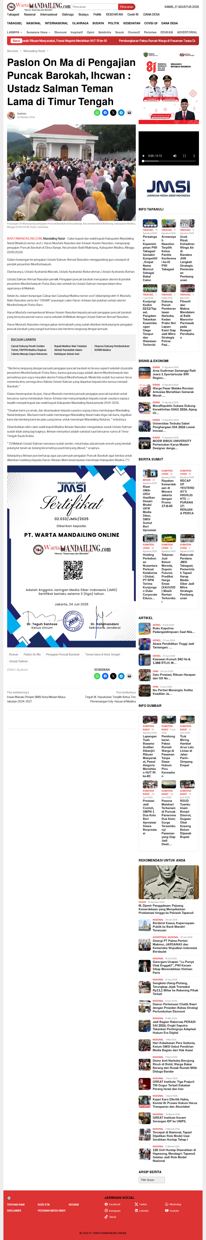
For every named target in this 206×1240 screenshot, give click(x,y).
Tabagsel (148, 230)
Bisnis (156, 367)
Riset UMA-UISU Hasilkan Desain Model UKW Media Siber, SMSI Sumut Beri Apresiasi (149, 508)
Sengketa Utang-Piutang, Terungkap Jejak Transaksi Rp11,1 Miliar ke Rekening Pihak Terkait (175, 989)
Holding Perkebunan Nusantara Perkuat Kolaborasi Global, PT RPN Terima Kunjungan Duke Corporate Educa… (150, 576)
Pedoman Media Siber (51, 1210)
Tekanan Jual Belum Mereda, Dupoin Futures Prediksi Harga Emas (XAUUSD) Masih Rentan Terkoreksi (168, 578)
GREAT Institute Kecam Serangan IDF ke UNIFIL (169, 1119)
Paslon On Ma (32, 654)
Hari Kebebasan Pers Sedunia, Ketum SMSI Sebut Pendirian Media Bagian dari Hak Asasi (174, 1046)
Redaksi (74, 1204)
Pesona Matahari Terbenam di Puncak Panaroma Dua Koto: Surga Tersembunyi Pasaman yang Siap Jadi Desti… (169, 822)
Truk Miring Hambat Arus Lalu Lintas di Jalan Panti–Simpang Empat (187, 751)
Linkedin (144, 1211)
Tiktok (112, 1217)
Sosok (142, 902)
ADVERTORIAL (160, 937)
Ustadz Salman (18, 661)
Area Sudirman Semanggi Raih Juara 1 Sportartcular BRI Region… (174, 374)
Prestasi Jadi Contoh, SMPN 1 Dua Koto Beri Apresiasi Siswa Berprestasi (150, 817)
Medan (146, 480)
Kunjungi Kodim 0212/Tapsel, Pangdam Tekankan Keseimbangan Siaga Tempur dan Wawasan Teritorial (150, 323)
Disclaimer (14, 1210)
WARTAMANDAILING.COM (24, 238)
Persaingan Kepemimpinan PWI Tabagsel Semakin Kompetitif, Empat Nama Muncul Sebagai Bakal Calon (150, 258)
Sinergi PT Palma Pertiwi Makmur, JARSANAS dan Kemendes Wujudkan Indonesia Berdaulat (175, 946)
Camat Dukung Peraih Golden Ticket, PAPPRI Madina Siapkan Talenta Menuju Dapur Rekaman (29, 350)
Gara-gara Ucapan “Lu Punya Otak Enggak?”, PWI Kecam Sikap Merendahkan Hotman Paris (173, 967)
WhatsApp (175, 1204)
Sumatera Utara (167, 472)
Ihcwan (13, 654)
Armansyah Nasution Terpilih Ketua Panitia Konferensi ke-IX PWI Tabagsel (169, 253)
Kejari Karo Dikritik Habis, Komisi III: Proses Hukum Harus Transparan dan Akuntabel (175, 1103)
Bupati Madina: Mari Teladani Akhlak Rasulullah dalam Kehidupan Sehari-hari (70, 350)
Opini (155, 671)
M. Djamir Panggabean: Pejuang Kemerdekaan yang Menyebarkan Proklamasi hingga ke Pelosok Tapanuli (166, 909)
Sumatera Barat (148, 728)
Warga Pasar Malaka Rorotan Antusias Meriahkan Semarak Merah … (173, 392)
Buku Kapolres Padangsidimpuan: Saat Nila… (174, 630)
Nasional (158, 919)
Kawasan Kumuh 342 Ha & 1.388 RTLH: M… (172, 661)
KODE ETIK (44, 1204)
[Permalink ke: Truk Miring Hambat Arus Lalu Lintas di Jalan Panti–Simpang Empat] (187, 720)
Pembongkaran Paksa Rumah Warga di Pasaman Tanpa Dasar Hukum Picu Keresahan (139, 41)
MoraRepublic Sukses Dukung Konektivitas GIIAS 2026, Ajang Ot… (175, 409)
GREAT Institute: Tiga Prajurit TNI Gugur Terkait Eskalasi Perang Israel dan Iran (173, 1085)
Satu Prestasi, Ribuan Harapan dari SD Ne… (174, 676)
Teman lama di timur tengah (102, 654)
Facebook (115, 1204)
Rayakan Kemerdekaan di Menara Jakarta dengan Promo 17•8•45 (169, 493)
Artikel (157, 625)
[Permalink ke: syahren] (11, 115)
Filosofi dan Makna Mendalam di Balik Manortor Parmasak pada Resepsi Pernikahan (187, 320)
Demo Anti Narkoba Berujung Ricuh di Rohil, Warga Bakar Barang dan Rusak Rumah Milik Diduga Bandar (175, 1066)
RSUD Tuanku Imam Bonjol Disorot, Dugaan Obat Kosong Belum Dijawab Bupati (185, 819)
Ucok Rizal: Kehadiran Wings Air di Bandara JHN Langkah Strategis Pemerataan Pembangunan (187, 258)
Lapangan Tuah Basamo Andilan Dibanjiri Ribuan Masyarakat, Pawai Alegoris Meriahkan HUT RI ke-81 (150, 756)
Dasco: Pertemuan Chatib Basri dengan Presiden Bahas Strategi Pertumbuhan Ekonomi (175, 1008)
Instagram (115, 1211)
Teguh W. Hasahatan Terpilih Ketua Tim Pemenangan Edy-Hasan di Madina (110, 697)
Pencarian (126, 7)
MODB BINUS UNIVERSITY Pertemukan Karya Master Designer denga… (172, 444)
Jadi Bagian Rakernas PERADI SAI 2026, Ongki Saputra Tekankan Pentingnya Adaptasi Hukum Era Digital (174, 1027)
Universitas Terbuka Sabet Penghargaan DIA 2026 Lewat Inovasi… (174, 427)
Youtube (174, 1211)
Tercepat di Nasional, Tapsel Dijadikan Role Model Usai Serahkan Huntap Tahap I (172, 1136)
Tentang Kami (16, 1204)
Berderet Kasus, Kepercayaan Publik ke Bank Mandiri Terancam (173, 927)
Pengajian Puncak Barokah (63, 654)
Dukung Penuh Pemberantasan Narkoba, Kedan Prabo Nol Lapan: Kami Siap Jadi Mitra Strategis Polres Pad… (169, 323)
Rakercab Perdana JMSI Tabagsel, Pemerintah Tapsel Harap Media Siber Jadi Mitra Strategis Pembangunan (187, 576)
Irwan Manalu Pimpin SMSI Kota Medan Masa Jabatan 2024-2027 (36, 697)
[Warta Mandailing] (38, 6)
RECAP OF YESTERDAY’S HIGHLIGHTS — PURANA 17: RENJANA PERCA (187, 497)
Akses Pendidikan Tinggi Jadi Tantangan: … (173, 645)
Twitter (143, 1204)
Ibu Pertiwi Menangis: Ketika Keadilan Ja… (173, 692)
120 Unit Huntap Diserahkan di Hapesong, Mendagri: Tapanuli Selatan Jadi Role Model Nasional (174, 1155)
